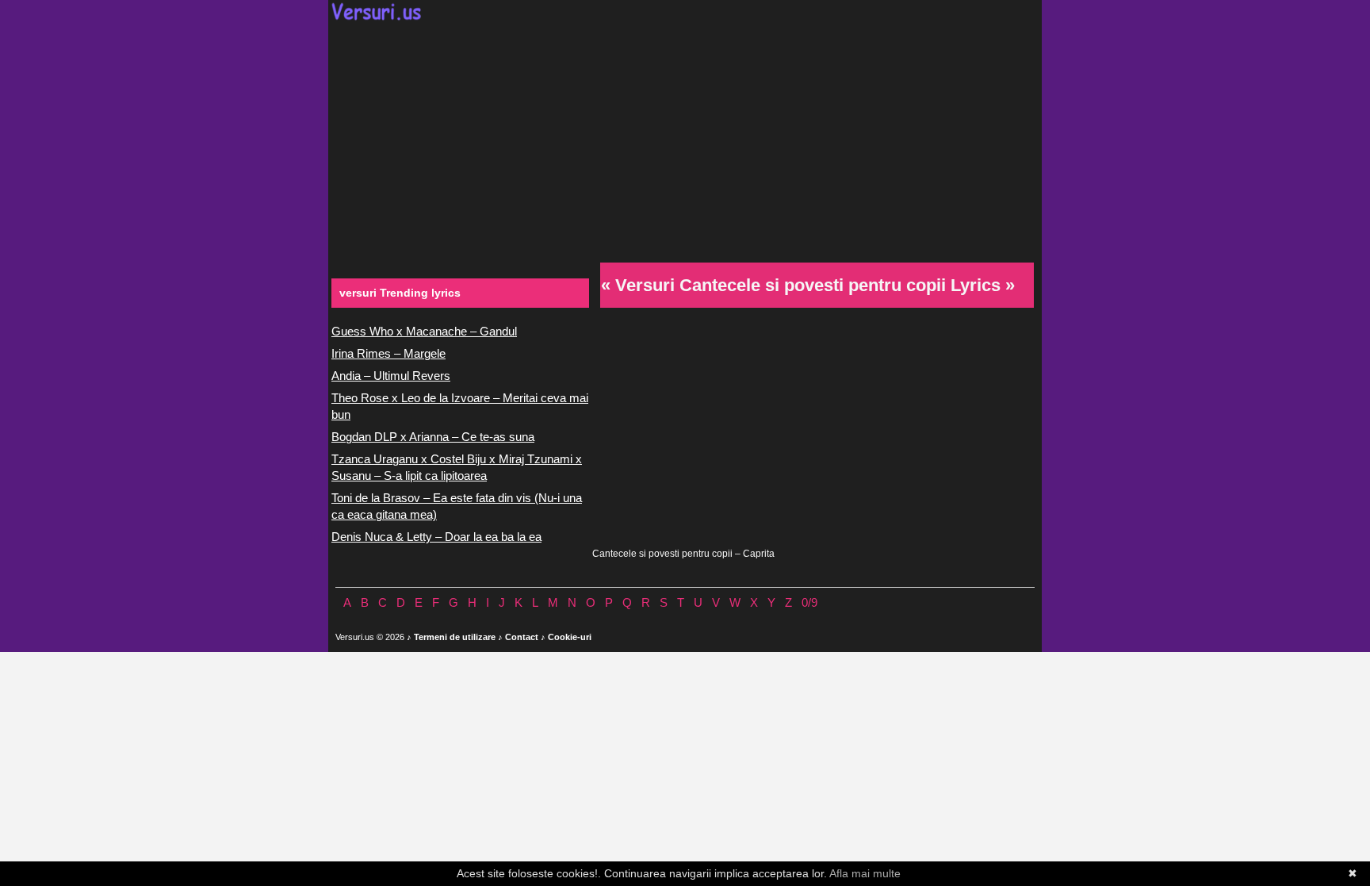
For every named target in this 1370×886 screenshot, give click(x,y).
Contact (521, 637)
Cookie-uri (569, 637)
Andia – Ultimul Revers (390, 375)
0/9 (809, 602)
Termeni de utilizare (455, 637)
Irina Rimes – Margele (388, 353)
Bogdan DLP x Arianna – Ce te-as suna (432, 436)
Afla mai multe (865, 873)
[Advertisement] (685, 140)
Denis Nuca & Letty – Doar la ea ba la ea (436, 536)
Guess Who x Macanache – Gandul (424, 331)
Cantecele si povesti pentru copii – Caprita (683, 553)
